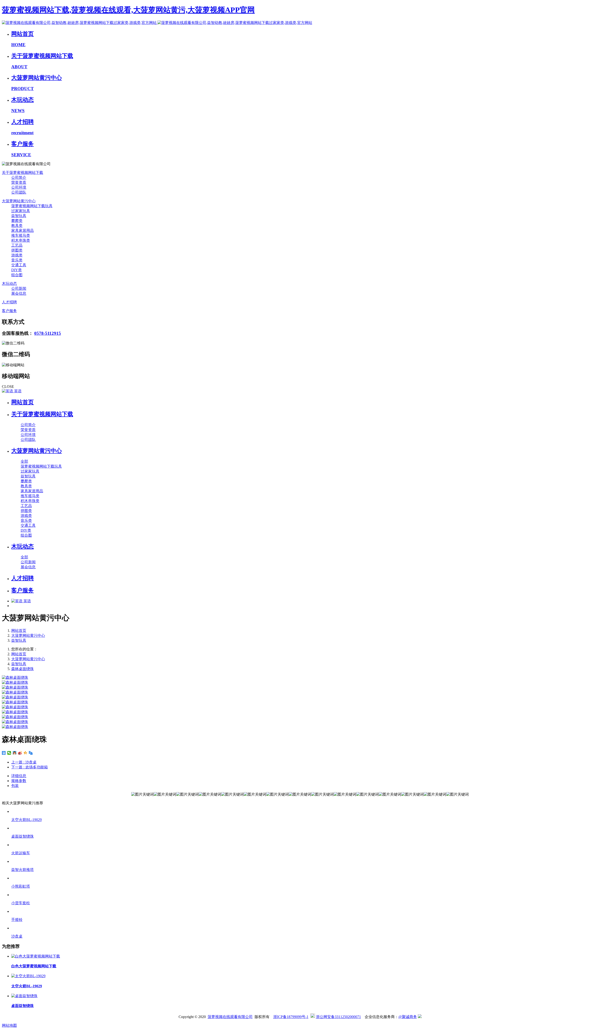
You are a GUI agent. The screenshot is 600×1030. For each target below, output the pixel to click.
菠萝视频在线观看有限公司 (230, 1017)
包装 (15, 786)
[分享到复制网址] (31, 753)
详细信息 (18, 776)
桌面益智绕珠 (22, 836)
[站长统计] (420, 1017)
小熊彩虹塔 (20, 886)
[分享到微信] (9, 753)
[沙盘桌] (304, 928)
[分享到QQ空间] (25, 753)
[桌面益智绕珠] (304, 828)
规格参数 (18, 781)
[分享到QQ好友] (15, 753)
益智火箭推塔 (22, 870)
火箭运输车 (20, 853)
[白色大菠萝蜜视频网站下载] (35, 956)
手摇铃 (16, 920)
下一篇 (29, 767)
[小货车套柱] (304, 895)
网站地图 (9, 1025)
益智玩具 (18, 640)
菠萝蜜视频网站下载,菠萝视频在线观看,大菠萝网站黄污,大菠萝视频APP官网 (128, 10)
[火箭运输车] (304, 845)
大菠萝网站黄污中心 (28, 635)
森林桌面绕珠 (22, 669)
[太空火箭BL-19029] (304, 811)
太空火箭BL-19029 (26, 820)
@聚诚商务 (407, 1017)
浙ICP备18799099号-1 (290, 1017)
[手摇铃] (304, 911)
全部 (24, 461)
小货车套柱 (20, 903)
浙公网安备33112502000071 (338, 1017)
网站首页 (22, 402)
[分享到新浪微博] (20, 753)
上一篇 (24, 762)
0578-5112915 (47, 333)
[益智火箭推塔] (304, 861)
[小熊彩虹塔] (304, 878)
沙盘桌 (16, 936)
